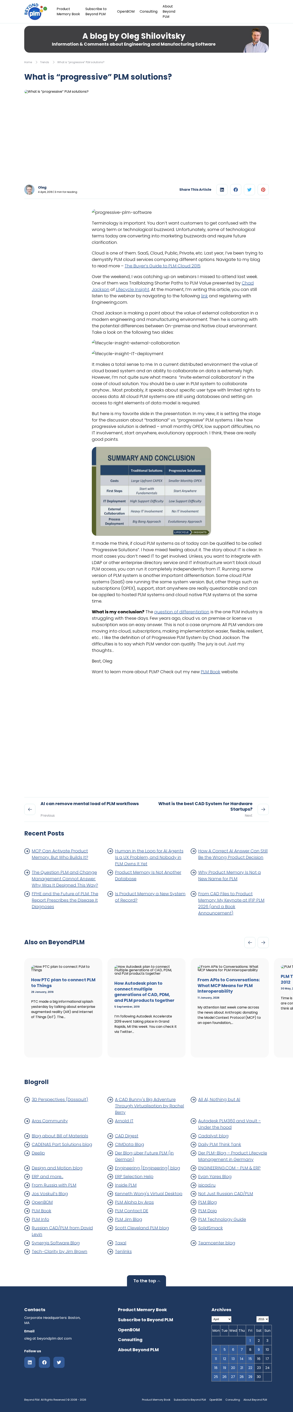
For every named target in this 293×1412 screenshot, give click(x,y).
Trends (44, 62)
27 (233, 1376)
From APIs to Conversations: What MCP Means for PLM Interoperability (229, 985)
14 (241, 1358)
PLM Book (210, 672)
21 (241, 1367)
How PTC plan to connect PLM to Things (63, 983)
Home (28, 62)
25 (216, 1376)
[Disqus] (178, 731)
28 (242, 1376)
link (204, 296)
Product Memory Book (68, 11)
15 (250, 1358)
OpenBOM (125, 11)
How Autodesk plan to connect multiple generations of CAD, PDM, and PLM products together (144, 991)
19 (224, 1367)
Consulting (148, 11)
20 (233, 1367)
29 (250, 1376)
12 (224, 1358)
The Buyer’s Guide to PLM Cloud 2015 (162, 266)
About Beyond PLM (169, 11)
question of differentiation (181, 612)
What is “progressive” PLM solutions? (80, 62)
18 (215, 1367)
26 (224, 1376)
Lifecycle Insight (132, 289)
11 (216, 1358)
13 (233, 1358)
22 (250, 1367)
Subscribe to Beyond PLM (96, 11)
